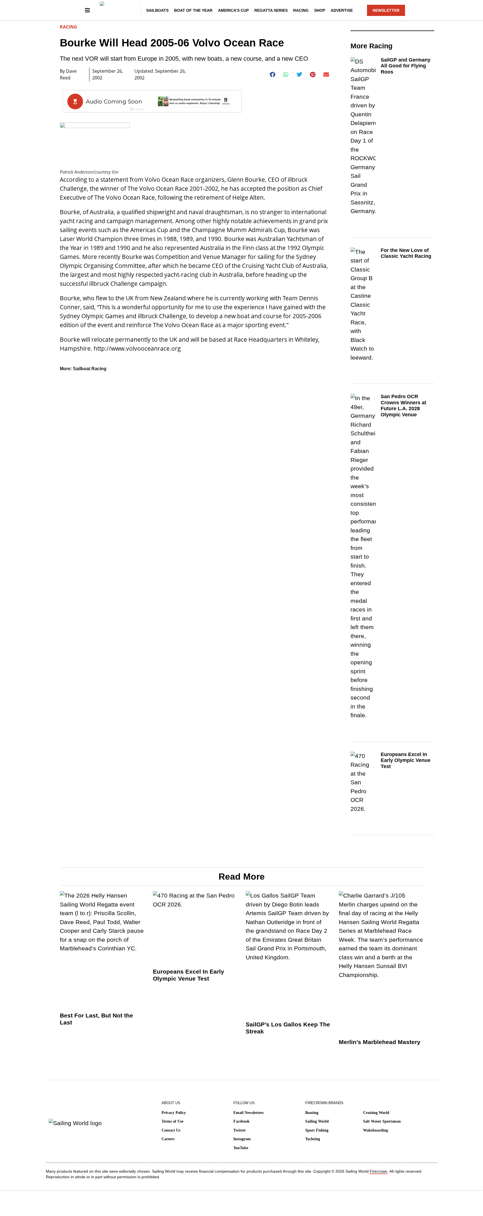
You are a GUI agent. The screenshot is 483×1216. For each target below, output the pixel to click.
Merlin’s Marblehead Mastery (379, 1042)
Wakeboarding (375, 1130)
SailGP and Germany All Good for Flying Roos (405, 66)
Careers (168, 1139)
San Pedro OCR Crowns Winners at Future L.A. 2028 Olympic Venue (403, 405)
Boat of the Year (193, 10)
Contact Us (171, 1130)
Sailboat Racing (89, 368)
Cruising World (376, 1113)
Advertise (342, 10)
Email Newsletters (248, 1113)
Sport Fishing (316, 1130)
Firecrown (378, 1171)
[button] (273, 75)
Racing (301, 10)
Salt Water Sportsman (382, 1121)
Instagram (242, 1139)
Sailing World (317, 1121)
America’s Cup (233, 10)
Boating (311, 1113)
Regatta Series (271, 10)
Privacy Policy (174, 1113)
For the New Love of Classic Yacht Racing (406, 253)
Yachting (312, 1139)
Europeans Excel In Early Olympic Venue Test (405, 760)
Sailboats (157, 10)
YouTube (240, 1148)
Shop (319, 10)
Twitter (239, 1130)
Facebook (241, 1121)
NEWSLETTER (386, 10)
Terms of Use (172, 1121)
